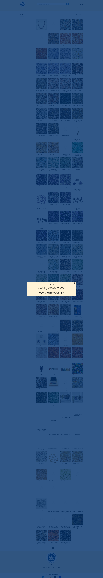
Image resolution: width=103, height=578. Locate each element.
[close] (74, 282)
